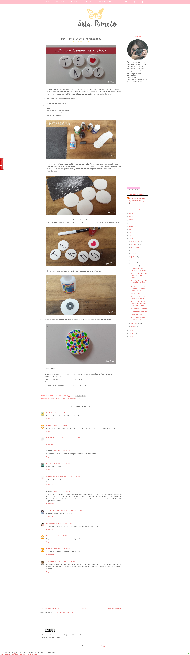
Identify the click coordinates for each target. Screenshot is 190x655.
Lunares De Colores (54, 476)
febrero (134, 323)
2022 (131, 217)
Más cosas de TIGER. (139, 308)
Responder (50, 418)
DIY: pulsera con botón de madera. (138, 297)
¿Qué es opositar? (136, 202)
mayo (133, 260)
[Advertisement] (137, 119)
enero (133, 327)
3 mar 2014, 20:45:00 (61, 491)
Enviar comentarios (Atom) (65, 612)
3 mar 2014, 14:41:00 (61, 451)
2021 (131, 220)
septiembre (136, 247)
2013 (131, 330)
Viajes (89, 2)
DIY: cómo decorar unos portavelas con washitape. (138, 303)
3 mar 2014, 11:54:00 (71, 438)
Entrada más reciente (50, 608)
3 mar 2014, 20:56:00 (73, 510)
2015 (131, 235)
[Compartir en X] (80, 396)
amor (53, 399)
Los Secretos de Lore (54, 510)
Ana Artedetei (51, 523)
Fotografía (105, 2)
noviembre (135, 241)
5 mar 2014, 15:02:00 (61, 549)
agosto (134, 250)
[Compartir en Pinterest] (85, 396)
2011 (131, 337)
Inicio (83, 608)
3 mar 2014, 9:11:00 (57, 412)
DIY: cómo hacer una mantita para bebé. (139, 275)
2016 (131, 232)
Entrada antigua (114, 608)
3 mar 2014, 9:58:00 (61, 425)
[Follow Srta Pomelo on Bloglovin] (133, 189)
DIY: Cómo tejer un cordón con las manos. (139, 282)
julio (133, 254)
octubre (134, 244)
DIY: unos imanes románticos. (138, 318)
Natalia (49, 463)
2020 (131, 223)
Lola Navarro (51, 561)
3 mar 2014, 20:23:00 (71, 476)
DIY (57, 399)
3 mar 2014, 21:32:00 (66, 523)
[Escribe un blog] (78, 396)
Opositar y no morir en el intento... (137, 199)
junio (133, 257)
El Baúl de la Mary (54, 438)
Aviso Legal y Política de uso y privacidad (18, 654)
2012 (131, 333)
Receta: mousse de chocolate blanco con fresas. (138, 289)
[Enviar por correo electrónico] (76, 396)
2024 (131, 214)
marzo (133, 266)
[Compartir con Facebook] (83, 396)
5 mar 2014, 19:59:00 (66, 561)
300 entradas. (136, 293)
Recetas (75, 2)
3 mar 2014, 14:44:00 (61, 463)
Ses (47, 412)
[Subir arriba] (188, 653)
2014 (131, 238)
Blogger (104, 646)
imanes (63, 399)
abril (133, 263)
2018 (131, 226)
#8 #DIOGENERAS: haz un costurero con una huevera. (139, 313)
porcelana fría (74, 399)
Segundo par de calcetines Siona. (139, 269)
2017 (131, 229)
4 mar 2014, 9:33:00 (61, 536)
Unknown (49, 425)
